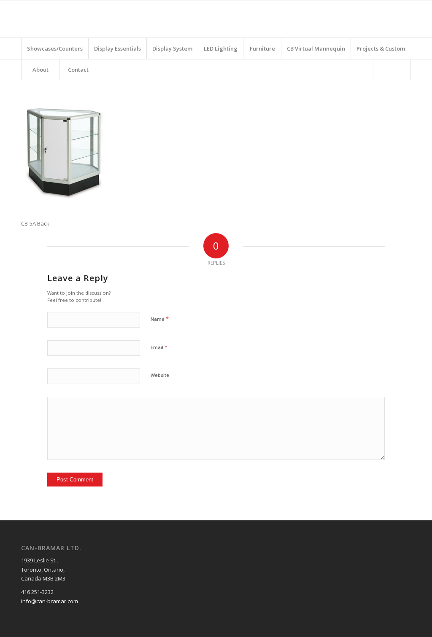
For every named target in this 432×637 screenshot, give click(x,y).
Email (159, 347)
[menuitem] (54, 48)
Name (160, 319)
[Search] (392, 69)
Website (160, 375)
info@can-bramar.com (49, 601)
